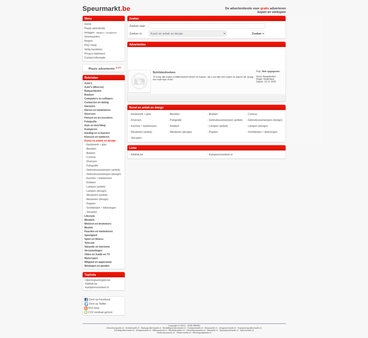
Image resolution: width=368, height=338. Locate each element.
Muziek (88, 227)
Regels (88, 40)
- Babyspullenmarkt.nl (150, 328)
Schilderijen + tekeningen (101, 207)
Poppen (91, 203)
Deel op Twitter (97, 303)
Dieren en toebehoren (97, 110)
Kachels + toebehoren (99, 178)
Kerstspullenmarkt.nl (124, 330)
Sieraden (91, 212)
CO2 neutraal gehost (100, 312)
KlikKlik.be (91, 283)
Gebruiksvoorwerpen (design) (103, 174)
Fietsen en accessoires (98, 117)
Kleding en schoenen (97, 133)
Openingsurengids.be (97, 280)
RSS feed (93, 307)
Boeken (89, 94)
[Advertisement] (206, 57)
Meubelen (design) (97, 199)
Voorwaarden (92, 36)
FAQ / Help (90, 45)
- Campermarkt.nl (194, 328)
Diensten (89, 106)
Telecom (89, 242)
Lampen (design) (96, 190)
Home (87, 24)
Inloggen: (100, 32)
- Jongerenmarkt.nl (226, 328)
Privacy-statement (94, 53)
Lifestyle (89, 216)
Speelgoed (90, 235)
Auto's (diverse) (94, 87)
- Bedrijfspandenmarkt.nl (173, 328)
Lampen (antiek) (95, 186)
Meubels (89, 219)
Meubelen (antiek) (97, 194)
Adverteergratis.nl (115, 328)
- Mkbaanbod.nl (159, 330)
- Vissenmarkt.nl (183, 332)
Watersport (91, 258)
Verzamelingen (93, 250)
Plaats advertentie (94, 28)
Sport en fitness (94, 239)
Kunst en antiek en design (100, 140)
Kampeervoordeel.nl (97, 287)
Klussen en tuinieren (96, 136)
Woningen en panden (96, 265)
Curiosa (91, 157)
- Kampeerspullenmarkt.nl (249, 328)
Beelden (91, 148)
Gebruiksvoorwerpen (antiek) (103, 169)
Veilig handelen (93, 49)
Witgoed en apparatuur (98, 262)
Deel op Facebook (99, 299)
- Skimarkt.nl (211, 330)
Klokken (91, 182)
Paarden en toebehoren (98, 231)
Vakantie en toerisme (97, 246)
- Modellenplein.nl (176, 330)
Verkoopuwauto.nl (166, 332)
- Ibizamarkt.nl (210, 328)
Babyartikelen (92, 90)
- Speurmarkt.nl (246, 330)
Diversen (89, 113)
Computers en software (98, 98)
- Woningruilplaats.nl (201, 332)
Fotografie (90, 121)
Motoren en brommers (97, 223)
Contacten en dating (96, 102)
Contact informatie (94, 57)
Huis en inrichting (94, 125)
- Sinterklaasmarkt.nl (195, 330)
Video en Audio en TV (97, 254)
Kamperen (90, 129)
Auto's (88, 83)
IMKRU (196, 325)
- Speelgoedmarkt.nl (228, 330)
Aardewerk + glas (96, 144)
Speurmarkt (106, 8)
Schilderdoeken (164, 72)
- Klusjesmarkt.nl (142, 330)
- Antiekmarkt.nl (131, 328)
